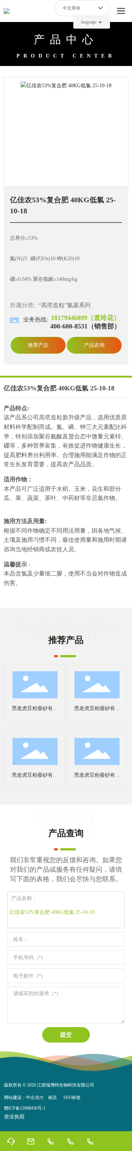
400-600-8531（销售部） (85, 326)
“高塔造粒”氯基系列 (64, 305)
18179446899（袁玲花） (85, 317)
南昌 (52, 1097)
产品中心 (66, 39)
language (88, 22)
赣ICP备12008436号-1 (24, 1108)
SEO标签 (72, 1097)
